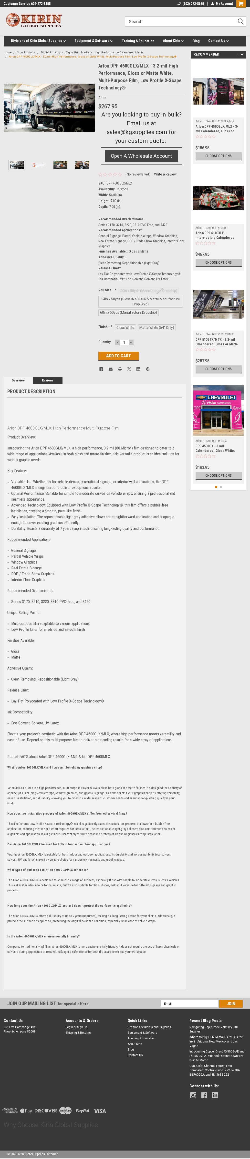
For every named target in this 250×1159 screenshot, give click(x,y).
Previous (8, 107)
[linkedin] (215, 1095)
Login (69, 1027)
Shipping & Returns (78, 1032)
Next (90, 107)
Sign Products (26, 52)
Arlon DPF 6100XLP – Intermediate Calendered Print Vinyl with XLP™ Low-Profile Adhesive (215, 236)
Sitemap (52, 1154)
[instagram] (193, 1095)
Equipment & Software (92, 41)
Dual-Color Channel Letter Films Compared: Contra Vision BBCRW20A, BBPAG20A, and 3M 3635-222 (214, 1070)
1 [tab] (216, 487)
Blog (196, 41)
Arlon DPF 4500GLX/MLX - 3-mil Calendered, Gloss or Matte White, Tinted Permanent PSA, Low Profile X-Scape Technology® (217, 129)
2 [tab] (221, 487)
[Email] (111, 369)
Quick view (218, 114)
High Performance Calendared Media (118, 52)
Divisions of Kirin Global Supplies (37, 41)
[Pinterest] (148, 369)
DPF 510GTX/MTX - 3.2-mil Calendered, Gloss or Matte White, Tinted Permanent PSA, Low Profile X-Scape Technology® (217, 342)
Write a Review (165, 174)
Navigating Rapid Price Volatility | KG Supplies (213, 1029)
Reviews (47, 380)
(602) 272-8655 (193, 4)
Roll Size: (107, 290)
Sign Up (82, 1027)
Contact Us (217, 41)
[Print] (120, 369)
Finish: (105, 327)
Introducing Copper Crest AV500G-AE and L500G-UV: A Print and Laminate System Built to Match (217, 1056)
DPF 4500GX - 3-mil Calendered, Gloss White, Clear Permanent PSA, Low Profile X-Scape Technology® (218, 449)
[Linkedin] (138, 369)
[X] (129, 369)
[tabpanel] (218, 112)
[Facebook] (101, 369)
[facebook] (204, 1095)
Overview (18, 380)
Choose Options (218, 156)
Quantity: (105, 342)
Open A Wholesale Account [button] (141, 156)
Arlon (199, 121)
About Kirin (172, 41)
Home (8, 52)
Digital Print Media (77, 52)
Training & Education (138, 41)
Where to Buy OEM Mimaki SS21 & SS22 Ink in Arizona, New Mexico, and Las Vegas (216, 1041)
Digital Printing (50, 52)
